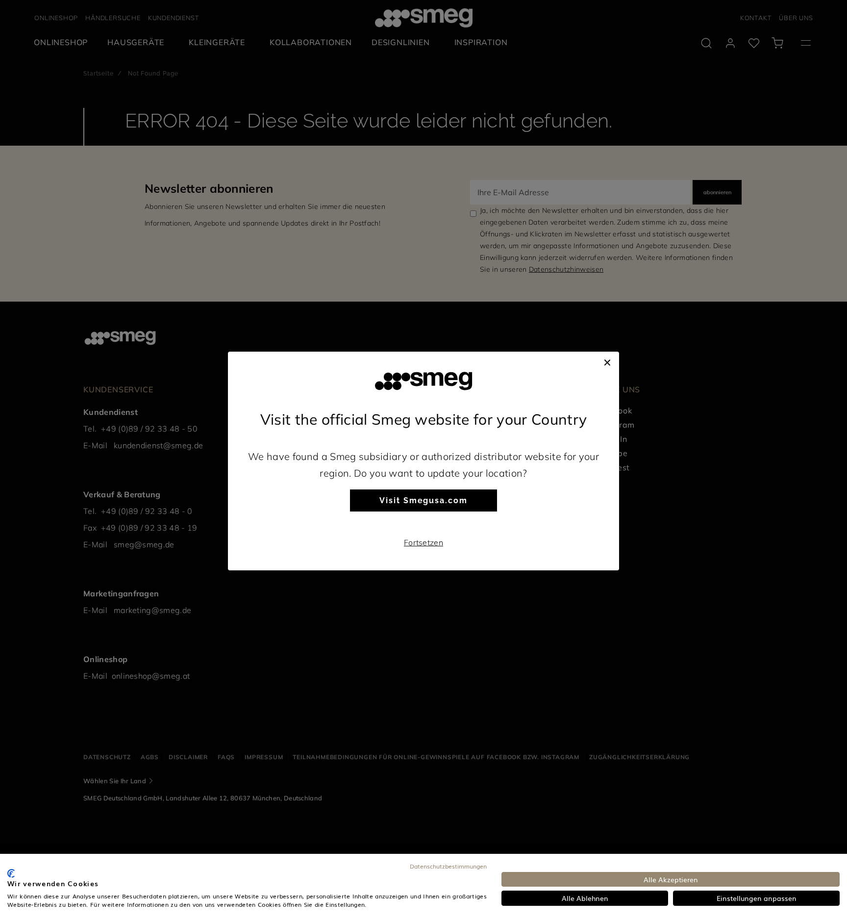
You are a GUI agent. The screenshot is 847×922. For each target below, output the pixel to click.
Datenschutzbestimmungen (448, 866)
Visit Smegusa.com (423, 500)
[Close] (607, 361)
